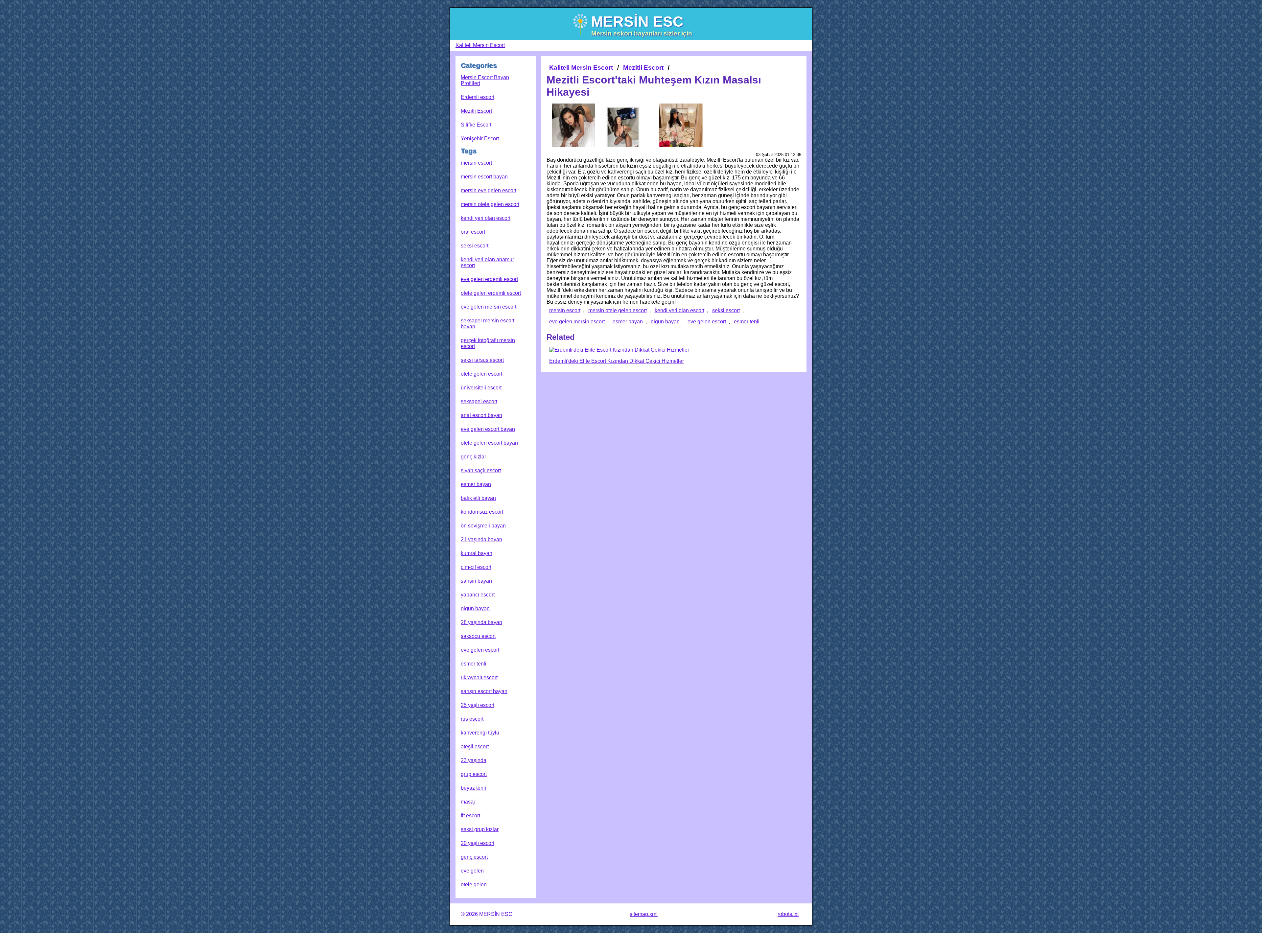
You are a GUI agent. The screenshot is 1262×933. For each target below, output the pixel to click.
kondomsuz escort (482, 512)
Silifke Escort (476, 125)
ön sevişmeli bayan (483, 525)
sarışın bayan (476, 581)
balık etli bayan (478, 498)
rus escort (472, 719)
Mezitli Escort (476, 111)
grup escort (474, 774)
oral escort (473, 232)
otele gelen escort (481, 374)
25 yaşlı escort (477, 705)
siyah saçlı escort (481, 470)
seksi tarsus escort (482, 360)
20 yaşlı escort (477, 843)
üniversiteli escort (481, 387)
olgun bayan (475, 608)
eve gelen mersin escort (488, 307)
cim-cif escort (476, 567)
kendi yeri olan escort (485, 218)
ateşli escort (475, 746)
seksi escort (474, 245)
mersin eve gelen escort (488, 190)
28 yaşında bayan (481, 622)
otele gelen (474, 884)
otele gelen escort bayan (489, 443)
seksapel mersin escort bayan (487, 323)
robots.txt (788, 914)
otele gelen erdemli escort (491, 293)
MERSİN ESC (637, 21)
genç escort (474, 857)
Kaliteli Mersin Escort (480, 45)
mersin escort (476, 163)
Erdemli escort (477, 97)
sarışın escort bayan (484, 691)
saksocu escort (478, 636)
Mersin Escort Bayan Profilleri (485, 80)
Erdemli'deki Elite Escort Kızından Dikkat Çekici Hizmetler (616, 361)
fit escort (470, 815)
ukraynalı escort (479, 677)
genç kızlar (473, 456)
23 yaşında (473, 760)
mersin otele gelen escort (490, 204)
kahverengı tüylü (480, 732)
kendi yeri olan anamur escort (487, 262)
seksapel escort (479, 401)
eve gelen (472, 871)
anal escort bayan (481, 415)
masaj (468, 802)
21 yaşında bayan (481, 539)
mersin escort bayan (484, 176)
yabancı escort (478, 594)
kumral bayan (476, 553)
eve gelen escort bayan (488, 429)
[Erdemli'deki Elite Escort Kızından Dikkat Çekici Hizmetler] (619, 350)
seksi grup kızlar (480, 829)
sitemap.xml (644, 914)
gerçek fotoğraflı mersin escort (488, 343)
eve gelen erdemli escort (489, 279)
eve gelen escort (480, 650)
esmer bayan (476, 484)
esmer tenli (473, 663)
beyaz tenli (473, 788)
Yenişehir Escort (480, 138)
